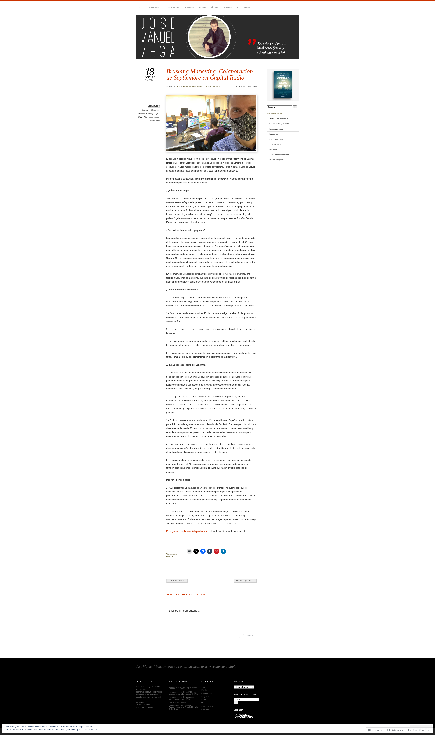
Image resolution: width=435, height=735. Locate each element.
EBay (146, 117)
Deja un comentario (247, 86)
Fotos (202, 7)
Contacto (248, 7)
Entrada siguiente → (245, 580)
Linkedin (149, 707)
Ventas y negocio (212, 86)
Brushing (149, 114)
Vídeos (214, 7)
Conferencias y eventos (279, 124)
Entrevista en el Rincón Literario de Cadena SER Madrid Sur (183, 688)
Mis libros (154, 7)
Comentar (248, 635)
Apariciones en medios (193, 86)
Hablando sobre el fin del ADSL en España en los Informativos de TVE (183, 693)
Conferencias (171, 7)
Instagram (140, 707)
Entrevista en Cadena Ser (179, 702)
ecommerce (154, 117)
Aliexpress (155, 110)
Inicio (140, 7)
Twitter (147, 705)
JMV (178, 86)
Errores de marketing (278, 139)
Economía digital (276, 129)
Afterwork (146, 110)
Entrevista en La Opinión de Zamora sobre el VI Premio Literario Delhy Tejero (183, 707)
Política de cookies (89, 730)
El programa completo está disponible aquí (187, 531)
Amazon (141, 114)
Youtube (139, 705)
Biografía (189, 7)
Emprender (274, 134)
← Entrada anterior (177, 580)
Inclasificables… (276, 144)
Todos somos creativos (279, 155)
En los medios (230, 7)
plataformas (155, 121)
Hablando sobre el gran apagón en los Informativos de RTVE (183, 698)
